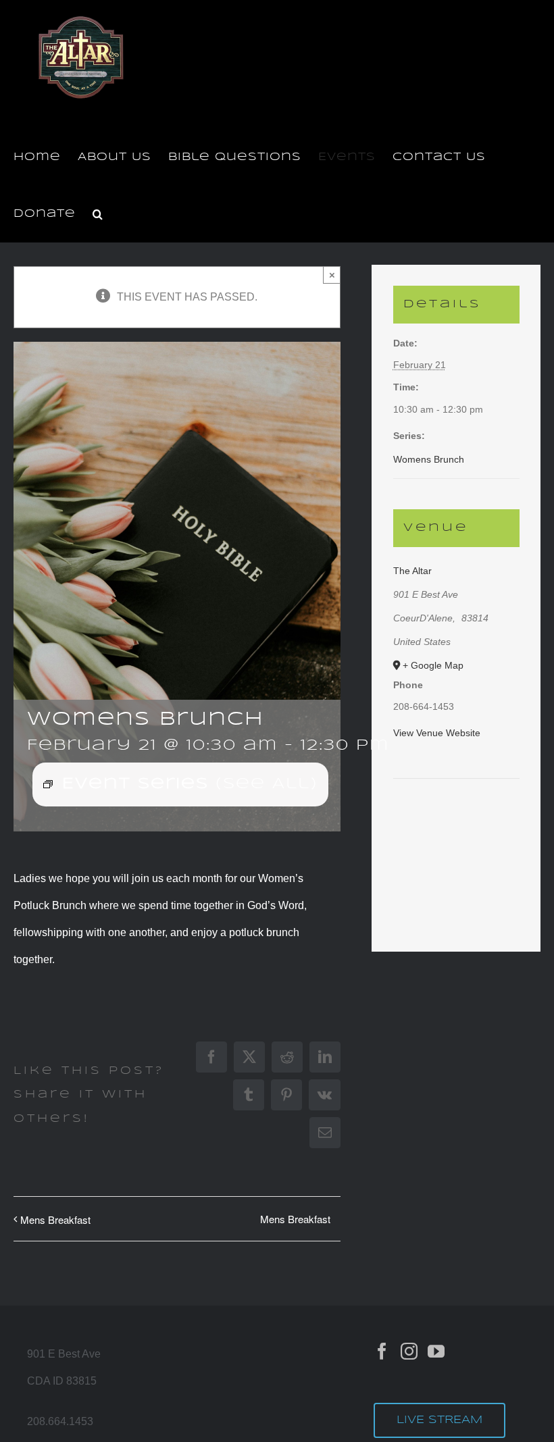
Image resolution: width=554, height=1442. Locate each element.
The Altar (412, 570)
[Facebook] (382, 1351)
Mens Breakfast (55, 1219)
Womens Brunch (428, 459)
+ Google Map (433, 665)
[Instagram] (409, 1351)
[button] (98, 214)
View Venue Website (436, 732)
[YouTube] (436, 1351)
